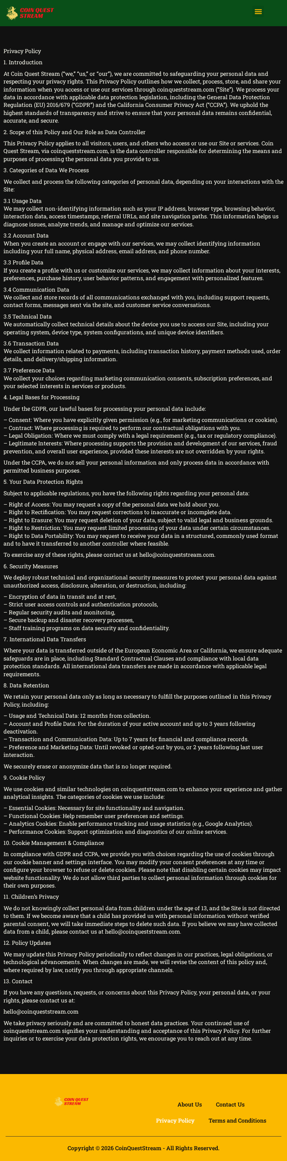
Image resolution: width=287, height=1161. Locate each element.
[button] (258, 11)
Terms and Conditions (237, 1120)
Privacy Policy (175, 1120)
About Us (189, 1104)
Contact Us (230, 1104)
